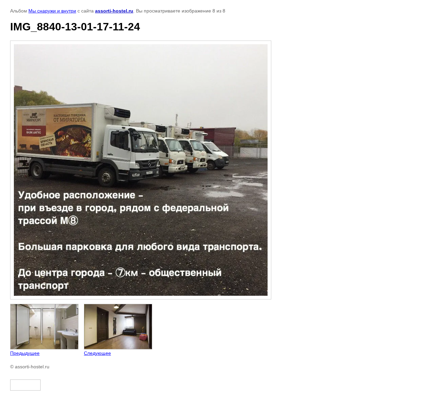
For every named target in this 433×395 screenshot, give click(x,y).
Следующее (97, 353)
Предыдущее (25, 353)
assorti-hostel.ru (114, 11)
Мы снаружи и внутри (52, 11)
